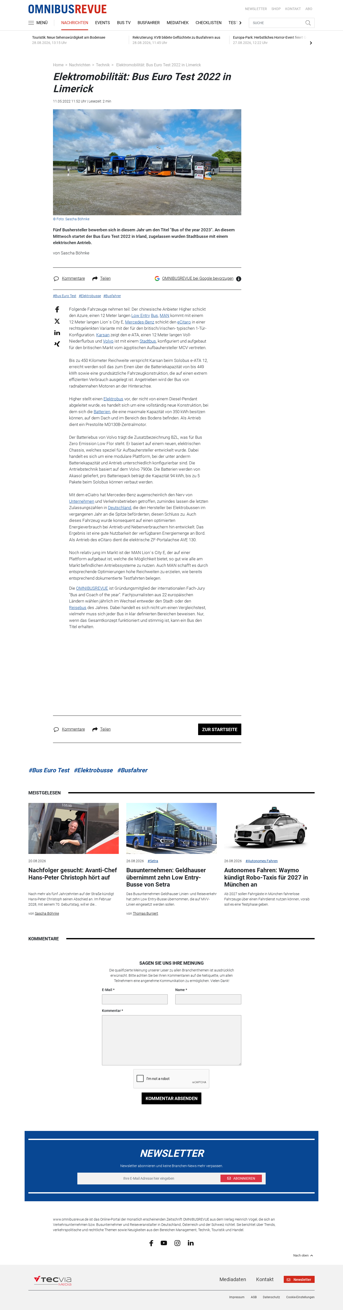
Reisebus (77, 607)
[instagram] (177, 1243)
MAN (164, 315)
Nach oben (301, 1255)
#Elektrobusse (93, 770)
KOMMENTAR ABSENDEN (172, 1098)
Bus (154, 315)
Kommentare (73, 278)
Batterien (102, 411)
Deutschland (119, 507)
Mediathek (178, 22)
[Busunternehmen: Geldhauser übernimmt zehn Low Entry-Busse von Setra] (171, 828)
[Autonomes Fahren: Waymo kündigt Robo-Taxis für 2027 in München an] (269, 828)
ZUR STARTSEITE (219, 729)
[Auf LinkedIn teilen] (57, 332)
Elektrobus (113, 398)
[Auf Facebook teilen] (57, 309)
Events (102, 22)
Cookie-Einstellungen (300, 1297)
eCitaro (184, 321)
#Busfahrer (132, 770)
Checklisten (208, 22)
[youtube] (164, 1243)
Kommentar (111, 1011)
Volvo (108, 341)
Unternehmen (81, 501)
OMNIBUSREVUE (92, 588)
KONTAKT (293, 9)
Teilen (105, 278)
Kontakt (265, 1279)
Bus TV (124, 22)
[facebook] (151, 1243)
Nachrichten (74, 22)
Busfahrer (149, 22)
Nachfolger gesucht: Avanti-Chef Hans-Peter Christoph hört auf (72, 874)
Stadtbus (148, 341)
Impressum (237, 1297)
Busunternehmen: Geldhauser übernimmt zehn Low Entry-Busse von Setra (166, 877)
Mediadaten (232, 1279)
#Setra (153, 861)
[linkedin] (191, 1243)
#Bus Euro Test (48, 770)
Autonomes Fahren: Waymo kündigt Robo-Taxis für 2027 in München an (266, 877)
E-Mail (107, 990)
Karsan (102, 334)
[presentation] (311, 42)
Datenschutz (271, 1297)
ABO (308, 9)
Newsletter (256, 9)
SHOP (276, 9)
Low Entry (140, 315)
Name (180, 990)
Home (58, 65)
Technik (103, 65)
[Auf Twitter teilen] (57, 321)
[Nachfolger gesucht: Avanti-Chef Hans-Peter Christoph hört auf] (73, 828)
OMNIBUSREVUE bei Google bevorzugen (198, 278)
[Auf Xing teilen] (57, 344)
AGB (254, 1297)
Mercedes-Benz (139, 321)
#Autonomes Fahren (262, 861)
